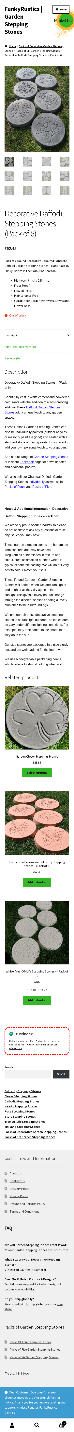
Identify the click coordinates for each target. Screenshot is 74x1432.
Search (9, 1067)
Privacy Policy (19, 1196)
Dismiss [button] (10, 1413)
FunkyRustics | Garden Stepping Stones (23, 20)
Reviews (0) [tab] (12, 358)
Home (12, 46)
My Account (12, 1425)
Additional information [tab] (20, 347)
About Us (16, 1173)
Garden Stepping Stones (51, 457)
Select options (37, 772)
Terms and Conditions (24, 1211)
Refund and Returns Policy (27, 1204)
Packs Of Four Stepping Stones (30, 1342)
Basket (57, 1422)
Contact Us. (17, 1181)
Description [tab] (12, 335)
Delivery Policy (19, 1189)
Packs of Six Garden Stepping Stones (38, 50)
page (31, 462)
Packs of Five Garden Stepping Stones (35, 1349)
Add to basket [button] (37, 882)
